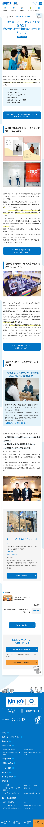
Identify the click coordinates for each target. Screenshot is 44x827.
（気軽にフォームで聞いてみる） (15, 423)
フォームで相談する (21, 575)
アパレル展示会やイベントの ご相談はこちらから (21, 347)
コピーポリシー (29, 802)
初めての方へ (30, 10)
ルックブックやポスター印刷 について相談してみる (21, 251)
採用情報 (27, 788)
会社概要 (6, 785)
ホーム (4, 16)
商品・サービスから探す (11, 737)
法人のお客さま (39, 10)
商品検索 (5, 10)
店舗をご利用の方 (9, 750)
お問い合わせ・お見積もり (21, 662)
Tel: (8, 555)
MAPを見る (11, 551)
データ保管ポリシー (9, 805)
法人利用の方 (28, 750)
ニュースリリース (30, 785)
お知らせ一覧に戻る (21, 625)
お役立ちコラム (7, 763)
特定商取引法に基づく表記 (32, 805)
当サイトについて (30, 808)
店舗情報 (22, 10)
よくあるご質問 (7, 777)
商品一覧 (13, 10)
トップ (4, 733)
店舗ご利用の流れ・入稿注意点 (32, 753)
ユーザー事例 (6, 759)
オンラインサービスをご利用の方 (11, 753)
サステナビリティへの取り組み (11, 789)
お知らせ (11, 16)
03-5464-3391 (13, 555)
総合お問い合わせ (32, 711)
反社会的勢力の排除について (11, 809)
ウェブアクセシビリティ (11, 793)
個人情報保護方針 (9, 802)
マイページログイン (35, 3)
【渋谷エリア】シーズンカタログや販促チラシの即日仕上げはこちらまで (21, 115)
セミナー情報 (6, 768)
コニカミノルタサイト (31, 793)
